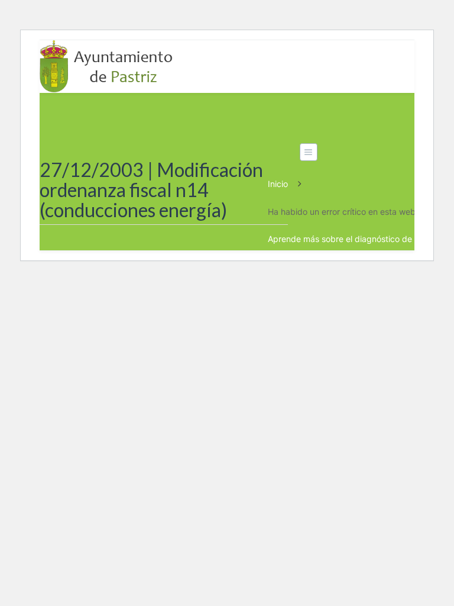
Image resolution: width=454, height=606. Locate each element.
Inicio (278, 184)
